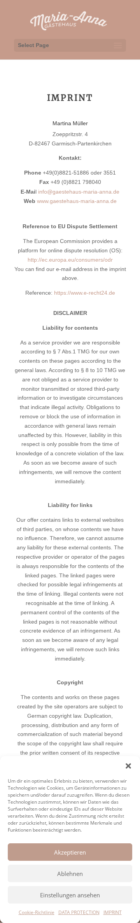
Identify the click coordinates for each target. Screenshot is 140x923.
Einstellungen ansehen (70, 895)
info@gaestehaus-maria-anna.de (78, 192)
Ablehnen (70, 874)
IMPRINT (112, 912)
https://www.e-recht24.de (84, 293)
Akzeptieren (70, 852)
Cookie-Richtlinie (36, 912)
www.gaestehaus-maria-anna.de (77, 201)
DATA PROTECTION (79, 912)
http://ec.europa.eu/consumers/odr (70, 260)
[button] (128, 766)
